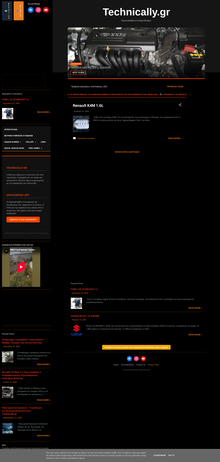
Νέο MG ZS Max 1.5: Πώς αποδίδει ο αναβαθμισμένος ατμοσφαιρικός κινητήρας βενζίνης (21, 375)
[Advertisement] (197, 122)
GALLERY (31, 142)
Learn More (159, 455)
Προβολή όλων (175, 86)
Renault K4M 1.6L (88, 105)
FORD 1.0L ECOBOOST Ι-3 (84, 289)
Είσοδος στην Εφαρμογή (23, 219)
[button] (180, 105)
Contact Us (140, 365)
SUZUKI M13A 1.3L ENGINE (85, 316)
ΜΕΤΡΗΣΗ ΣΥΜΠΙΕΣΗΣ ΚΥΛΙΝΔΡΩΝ (18, 135)
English (18, 11)
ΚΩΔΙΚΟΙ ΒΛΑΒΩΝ (12, 142)
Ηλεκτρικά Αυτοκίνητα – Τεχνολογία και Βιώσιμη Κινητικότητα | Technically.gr (22, 410)
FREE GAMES (35, 148)
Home (116, 365)
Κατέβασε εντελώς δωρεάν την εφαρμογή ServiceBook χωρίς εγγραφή (136, 347)
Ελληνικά (7, 11)
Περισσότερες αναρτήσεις (127, 152)
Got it (171, 455)
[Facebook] (129, 358)
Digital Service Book (14, 148)
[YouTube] (143, 358)
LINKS (43, 142)
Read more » (175, 138)
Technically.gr (136, 12)
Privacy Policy (153, 365)
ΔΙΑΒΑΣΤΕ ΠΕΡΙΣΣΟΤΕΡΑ (82, 73)
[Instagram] (136, 358)
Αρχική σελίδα (10, 129)
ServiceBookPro (127, 365)
